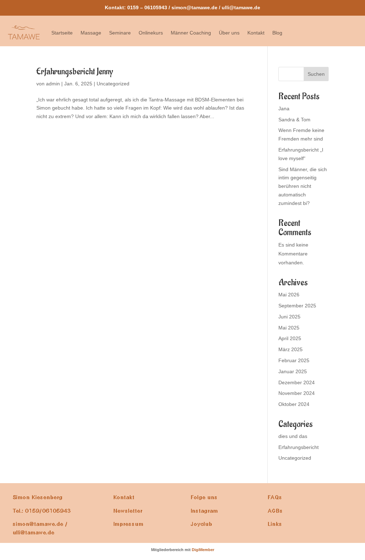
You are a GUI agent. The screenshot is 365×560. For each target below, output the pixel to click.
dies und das (292, 436)
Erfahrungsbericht (298, 447)
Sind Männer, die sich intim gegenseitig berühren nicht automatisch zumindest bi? (302, 186)
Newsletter (128, 510)
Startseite (62, 33)
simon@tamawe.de (194, 7)
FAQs (275, 497)
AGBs (275, 510)
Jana (283, 108)
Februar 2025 (293, 360)
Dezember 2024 (296, 382)
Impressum (128, 524)
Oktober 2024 (293, 404)
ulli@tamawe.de (241, 7)
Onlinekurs (151, 33)
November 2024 (296, 393)
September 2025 (297, 305)
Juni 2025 (289, 316)
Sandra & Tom (294, 119)
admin (53, 83)
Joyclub (201, 524)
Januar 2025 (292, 371)
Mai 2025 (288, 328)
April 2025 (289, 338)
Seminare (120, 33)
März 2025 (290, 349)
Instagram (204, 510)
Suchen (316, 74)
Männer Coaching (191, 33)
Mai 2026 (288, 294)
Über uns (229, 33)
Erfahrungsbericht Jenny (74, 71)
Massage (91, 33)
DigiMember (203, 550)
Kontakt (255, 33)
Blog (277, 33)
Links (275, 524)
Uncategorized (113, 83)
